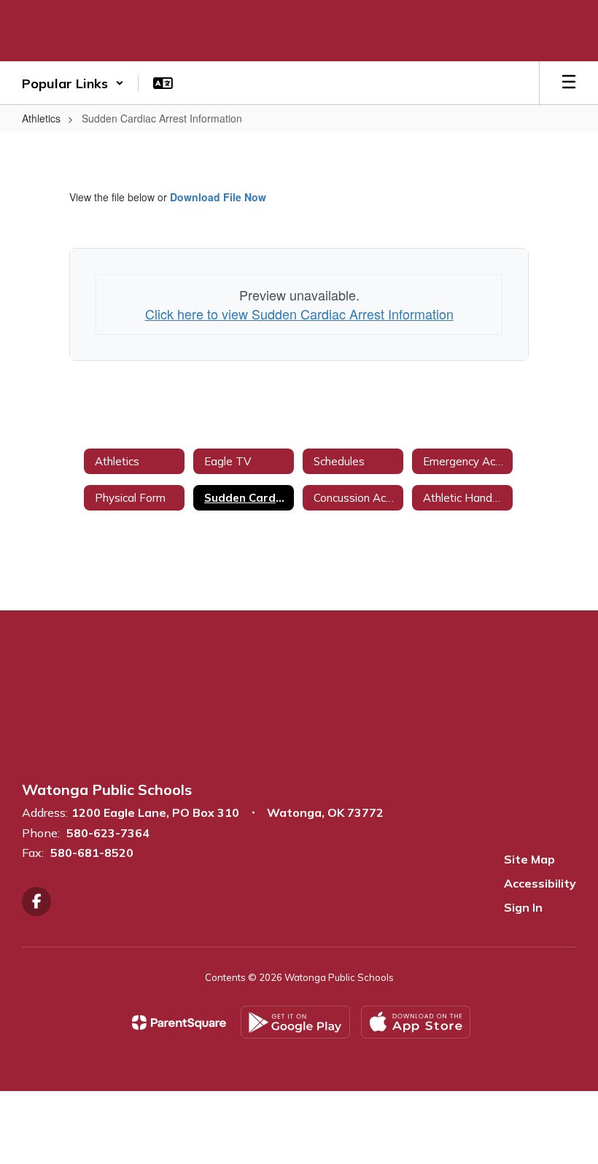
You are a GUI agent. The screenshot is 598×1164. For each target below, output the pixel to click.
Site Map (529, 859)
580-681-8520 (91, 852)
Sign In (523, 907)
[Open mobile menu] (569, 83)
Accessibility (540, 883)
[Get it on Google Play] (295, 1022)
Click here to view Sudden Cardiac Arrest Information (299, 313)
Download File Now (218, 197)
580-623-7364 (108, 833)
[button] (73, 83)
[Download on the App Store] (415, 1022)
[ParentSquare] (179, 1022)
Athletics (41, 118)
